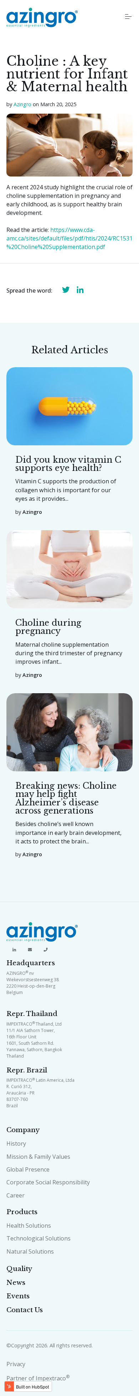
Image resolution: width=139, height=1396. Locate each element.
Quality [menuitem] (19, 1269)
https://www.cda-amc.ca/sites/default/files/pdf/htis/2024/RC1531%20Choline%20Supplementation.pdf (69, 238)
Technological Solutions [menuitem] (38, 1238)
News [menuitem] (15, 1283)
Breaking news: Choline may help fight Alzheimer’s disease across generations (66, 798)
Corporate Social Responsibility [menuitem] (48, 1182)
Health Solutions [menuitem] (28, 1225)
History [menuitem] (16, 1143)
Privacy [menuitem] (15, 1364)
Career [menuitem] (15, 1195)
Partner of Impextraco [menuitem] (38, 1378)
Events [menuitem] (18, 1296)
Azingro (22, 104)
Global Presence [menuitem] (28, 1169)
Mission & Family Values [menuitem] (38, 1157)
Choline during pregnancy (48, 627)
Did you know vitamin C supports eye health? (68, 464)
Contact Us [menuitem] (24, 1310)
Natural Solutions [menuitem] (30, 1251)
